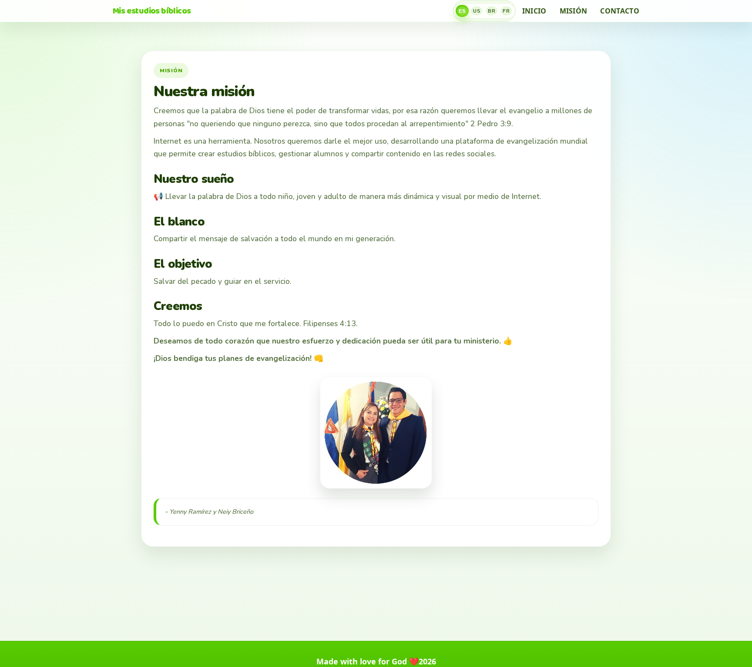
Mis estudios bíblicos (152, 11)
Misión (574, 11)
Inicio (534, 11)
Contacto (619, 11)
